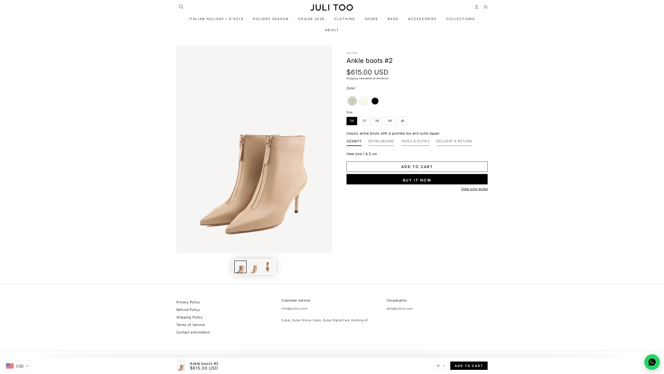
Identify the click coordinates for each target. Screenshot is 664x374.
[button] (180, 6)
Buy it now (417, 180)
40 (403, 121)
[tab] (354, 142)
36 (352, 121)
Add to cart (417, 166)
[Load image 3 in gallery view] (268, 267)
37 (364, 121)
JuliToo (352, 53)
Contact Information (193, 332)
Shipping (352, 78)
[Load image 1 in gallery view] (240, 267)
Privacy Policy (188, 302)
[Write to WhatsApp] (652, 362)
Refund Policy (188, 310)
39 (390, 121)
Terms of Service (190, 325)
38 (377, 121)
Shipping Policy (189, 317)
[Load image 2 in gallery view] (254, 267)
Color (351, 88)
